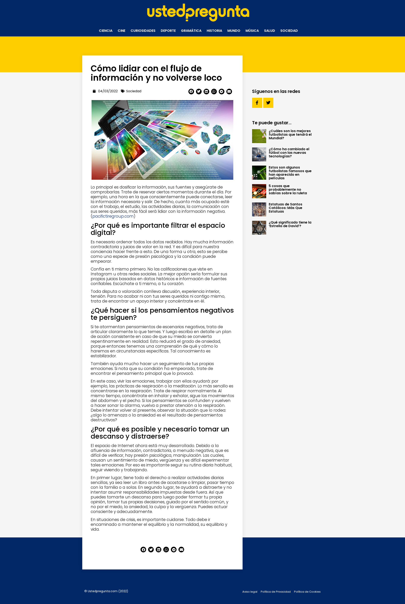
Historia (214, 30)
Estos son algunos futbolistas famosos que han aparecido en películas (290, 173)
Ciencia (105, 30)
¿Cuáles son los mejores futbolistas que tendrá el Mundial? (290, 135)
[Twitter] (268, 103)
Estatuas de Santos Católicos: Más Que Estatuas (285, 208)
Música (252, 30)
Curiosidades (143, 30)
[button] (191, 91)
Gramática (191, 30)
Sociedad (289, 30)
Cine (121, 30)
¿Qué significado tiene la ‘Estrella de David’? (290, 224)
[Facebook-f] (257, 103)
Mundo (233, 30)
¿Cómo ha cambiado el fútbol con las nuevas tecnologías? (289, 153)
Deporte (168, 30)
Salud (269, 30)
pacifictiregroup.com (113, 216)
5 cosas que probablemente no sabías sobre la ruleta (288, 189)
